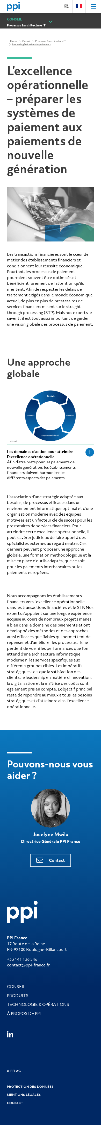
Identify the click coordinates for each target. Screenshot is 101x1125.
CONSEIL (16, 986)
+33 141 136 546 (22, 959)
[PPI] (22, 911)
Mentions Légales (24, 1095)
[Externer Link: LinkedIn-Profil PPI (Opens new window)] (10, 1034)
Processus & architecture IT (26, 25)
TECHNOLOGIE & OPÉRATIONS (38, 1004)
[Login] (65, 6)
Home (13, 41)
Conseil (26, 41)
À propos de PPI (24, 1013)
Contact (57, 860)
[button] (51, 22)
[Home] (13, 6)
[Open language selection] (79, 6)
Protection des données (30, 1087)
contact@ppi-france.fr (28, 964)
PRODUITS (17, 995)
